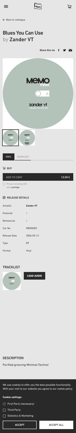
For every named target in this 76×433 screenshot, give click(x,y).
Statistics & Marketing (20, 416)
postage (15, 187)
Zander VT (31, 206)
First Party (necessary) (21, 404)
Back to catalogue (15, 20)
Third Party (14, 410)
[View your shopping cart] (67, 8)
